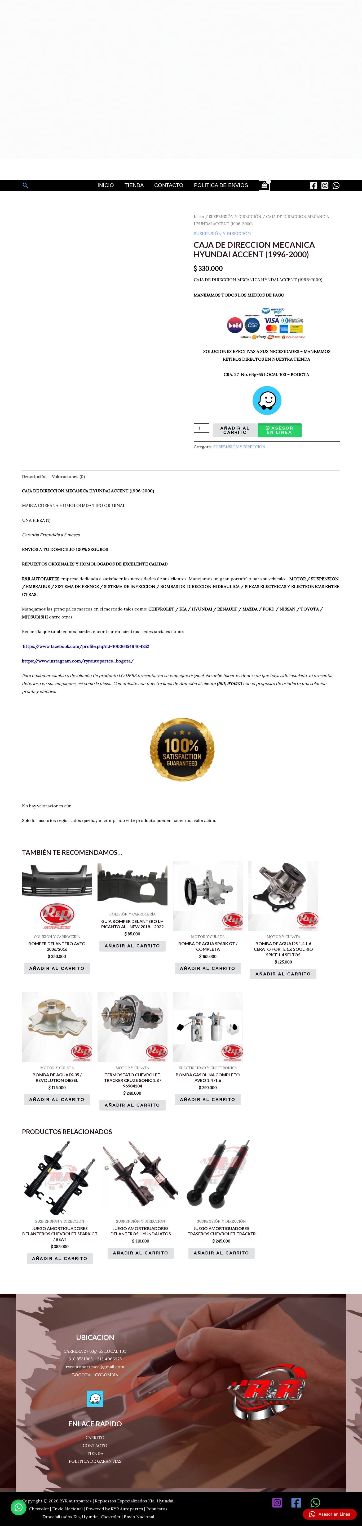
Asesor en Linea (280, 430)
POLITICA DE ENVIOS (221, 185)
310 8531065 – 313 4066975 (95, 1358)
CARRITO (95, 1437)
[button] (25, 185)
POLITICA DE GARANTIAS (95, 1461)
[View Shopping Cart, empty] (264, 185)
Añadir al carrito (235, 430)
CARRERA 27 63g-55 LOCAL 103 (95, 1351)
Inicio (106, 185)
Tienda (134, 185)
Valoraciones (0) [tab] (68, 476)
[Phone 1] (334, 1502)
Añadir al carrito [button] (57, 968)
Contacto (168, 185)
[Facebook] (314, 185)
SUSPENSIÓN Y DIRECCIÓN (235, 216)
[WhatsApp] (336, 185)
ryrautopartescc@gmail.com (95, 1366)
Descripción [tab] (34, 476)
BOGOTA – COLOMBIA (95, 1374)
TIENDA (95, 1453)
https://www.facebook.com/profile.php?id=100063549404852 (86, 646)
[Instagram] (325, 185)
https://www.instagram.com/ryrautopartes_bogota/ (78, 661)
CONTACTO (95, 1445)
